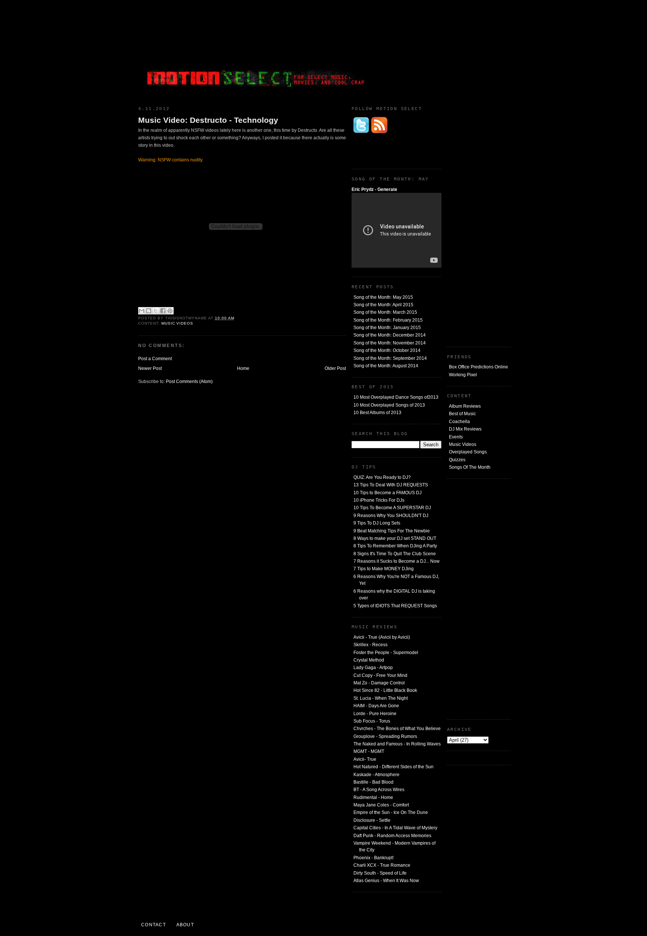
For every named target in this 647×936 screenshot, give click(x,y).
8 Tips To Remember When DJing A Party (395, 545)
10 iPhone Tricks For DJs (378, 500)
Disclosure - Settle (372, 820)
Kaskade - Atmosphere (376, 774)
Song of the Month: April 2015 (383, 304)
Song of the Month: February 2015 (388, 320)
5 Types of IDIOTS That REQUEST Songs (395, 605)
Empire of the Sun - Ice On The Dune (390, 812)
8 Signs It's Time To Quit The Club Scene (394, 553)
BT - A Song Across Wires (378, 789)
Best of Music (462, 413)
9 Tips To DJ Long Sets (376, 523)
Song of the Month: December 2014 (389, 335)
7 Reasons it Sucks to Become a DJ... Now (396, 561)
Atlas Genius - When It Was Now (386, 880)
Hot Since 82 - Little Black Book (385, 690)
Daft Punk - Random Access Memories (392, 835)
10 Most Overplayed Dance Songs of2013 (395, 397)
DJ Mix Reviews (465, 429)
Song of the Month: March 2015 (385, 312)
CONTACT (153, 924)
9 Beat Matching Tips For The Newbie (391, 531)
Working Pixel (463, 374)
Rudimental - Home (373, 797)
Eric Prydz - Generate (374, 189)
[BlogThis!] (148, 310)
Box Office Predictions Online (478, 367)
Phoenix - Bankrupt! (373, 857)
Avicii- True (364, 759)
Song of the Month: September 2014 (390, 358)
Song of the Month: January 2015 (387, 327)
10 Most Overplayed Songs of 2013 (389, 405)
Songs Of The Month (469, 467)
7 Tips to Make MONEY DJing (383, 568)
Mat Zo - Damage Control (379, 683)
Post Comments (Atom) (189, 381)
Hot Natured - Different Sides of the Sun (393, 766)
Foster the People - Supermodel (385, 652)
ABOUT (185, 924)
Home (243, 368)
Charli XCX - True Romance (381, 865)
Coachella (459, 421)
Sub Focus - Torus (371, 721)
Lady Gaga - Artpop (373, 667)
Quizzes (457, 459)
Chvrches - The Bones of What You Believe (397, 728)
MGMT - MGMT (368, 751)
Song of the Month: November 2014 (389, 343)
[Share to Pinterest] (170, 310)
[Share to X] (156, 310)
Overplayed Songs (468, 452)
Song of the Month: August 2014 (385, 365)
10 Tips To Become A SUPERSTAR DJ (392, 507)
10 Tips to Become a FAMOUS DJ (387, 492)
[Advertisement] (454, 50)
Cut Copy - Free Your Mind (380, 675)
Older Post (335, 368)
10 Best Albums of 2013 (377, 412)
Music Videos (462, 444)
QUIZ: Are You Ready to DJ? (382, 477)
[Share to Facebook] (163, 310)
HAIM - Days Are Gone (376, 705)
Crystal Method (368, 660)
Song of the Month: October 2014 (386, 350)
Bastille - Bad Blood (373, 782)
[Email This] (141, 310)
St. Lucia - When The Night (380, 698)
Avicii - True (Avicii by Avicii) (381, 637)
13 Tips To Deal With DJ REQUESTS (390, 484)
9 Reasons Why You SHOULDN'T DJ (390, 515)
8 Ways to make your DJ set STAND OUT (394, 538)
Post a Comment (155, 358)
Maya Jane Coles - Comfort (381, 805)
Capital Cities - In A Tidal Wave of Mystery (395, 827)
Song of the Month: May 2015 (383, 297)
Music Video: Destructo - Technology (208, 120)
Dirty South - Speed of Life (380, 873)
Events (456, 437)
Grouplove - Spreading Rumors (385, 736)
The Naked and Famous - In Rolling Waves (397, 744)
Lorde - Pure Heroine (375, 713)
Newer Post (150, 368)
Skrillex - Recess (370, 644)
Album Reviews (465, 406)
